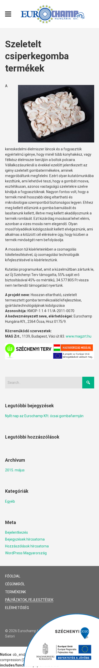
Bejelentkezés (16, 532)
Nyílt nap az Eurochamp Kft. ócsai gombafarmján (44, 416)
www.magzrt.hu (78, 336)
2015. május (15, 470)
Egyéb (10, 501)
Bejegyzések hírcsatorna (25, 539)
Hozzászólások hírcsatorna (27, 546)
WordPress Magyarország (26, 553)
